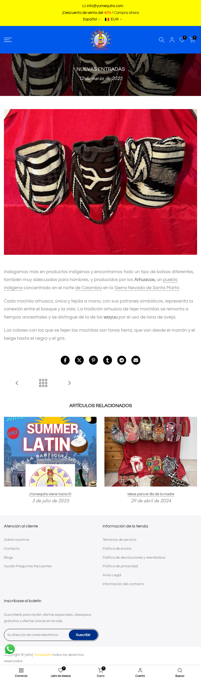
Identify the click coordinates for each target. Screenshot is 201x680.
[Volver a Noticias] (43, 383)
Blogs (8, 557)
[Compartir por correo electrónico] (135, 360)
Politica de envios (117, 549)
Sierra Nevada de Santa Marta (146, 287)
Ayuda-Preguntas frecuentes (28, 566)
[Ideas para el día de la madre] (17, 383)
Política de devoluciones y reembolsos (134, 557)
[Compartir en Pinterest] (93, 360)
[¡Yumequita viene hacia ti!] (69, 383)
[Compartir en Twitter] (79, 360)
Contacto (12, 549)
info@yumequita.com (105, 6)
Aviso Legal (112, 575)
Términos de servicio (119, 540)
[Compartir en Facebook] (65, 360)
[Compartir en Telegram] (121, 360)
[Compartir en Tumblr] (107, 360)
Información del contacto (123, 584)
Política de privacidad (120, 566)
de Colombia (88, 287)
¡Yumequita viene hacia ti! (50, 494)
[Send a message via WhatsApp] (10, 649)
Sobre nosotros (16, 540)
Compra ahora (126, 13)
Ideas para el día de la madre (150, 494)
